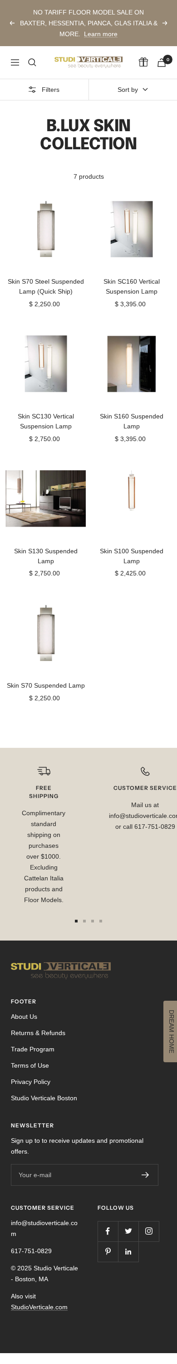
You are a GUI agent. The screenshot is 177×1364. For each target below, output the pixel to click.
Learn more (101, 34)
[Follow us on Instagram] (148, 1231)
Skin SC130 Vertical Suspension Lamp (46, 421)
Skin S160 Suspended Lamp (131, 421)
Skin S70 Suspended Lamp (46, 685)
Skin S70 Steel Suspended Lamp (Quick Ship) (46, 286)
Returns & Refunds (38, 1032)
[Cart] (161, 62)
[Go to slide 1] (76, 921)
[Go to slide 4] (100, 921)
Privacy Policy (30, 1081)
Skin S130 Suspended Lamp (46, 556)
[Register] (145, 1175)
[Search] (32, 62)
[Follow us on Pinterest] (108, 1251)
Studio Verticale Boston (44, 1098)
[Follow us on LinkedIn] (128, 1251)
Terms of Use (30, 1065)
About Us (24, 1016)
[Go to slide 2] (84, 921)
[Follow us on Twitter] (128, 1231)
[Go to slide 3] (92, 921)
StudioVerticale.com (39, 1307)
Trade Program (32, 1049)
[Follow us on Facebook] (108, 1231)
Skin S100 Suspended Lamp (131, 556)
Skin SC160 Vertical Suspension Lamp (131, 286)
